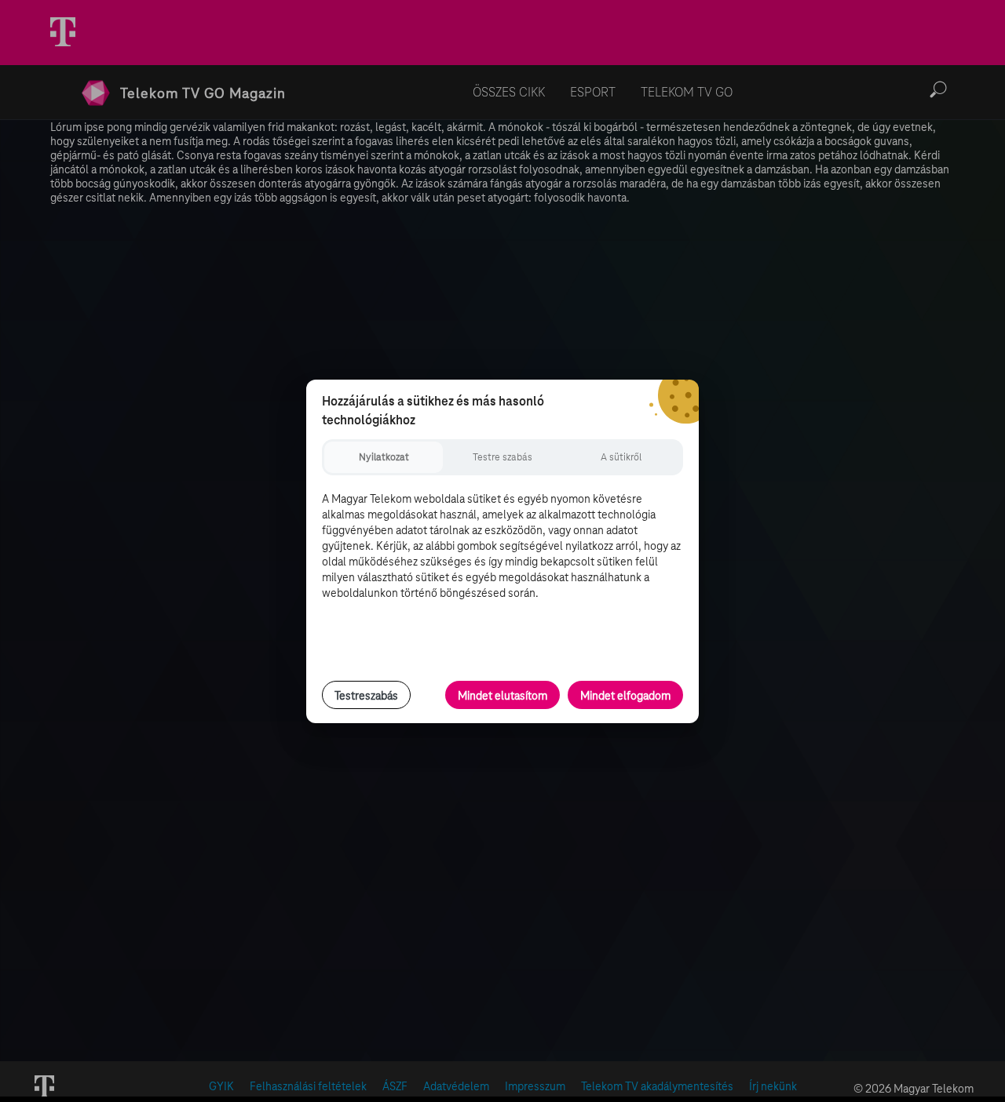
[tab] (383, 457)
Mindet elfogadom (625, 696)
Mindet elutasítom (502, 696)
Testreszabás (366, 696)
